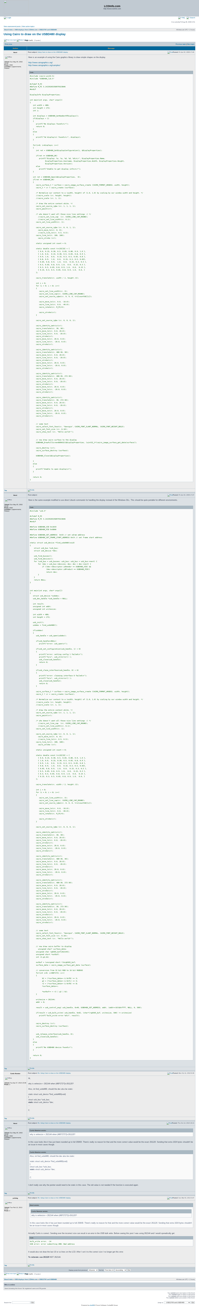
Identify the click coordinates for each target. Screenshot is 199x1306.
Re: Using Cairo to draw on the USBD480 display (54, 1073)
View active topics (28, 26)
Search (192, 18)
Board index (8, 29)
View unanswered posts (12, 26)
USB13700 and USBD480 (48, 29)
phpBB (92, 1305)
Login (9, 18)
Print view (8, 44)
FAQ (183, 18)
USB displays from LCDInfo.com (26, 29)
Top (5, 490)
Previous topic (181, 44)
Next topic (190, 44)
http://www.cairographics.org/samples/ (44, 65)
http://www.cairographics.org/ (40, 62)
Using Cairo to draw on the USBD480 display (35, 34)
